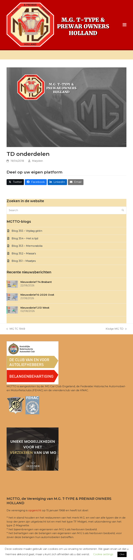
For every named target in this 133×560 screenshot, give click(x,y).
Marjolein (37, 160)
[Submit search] (123, 210)
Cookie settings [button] (103, 554)
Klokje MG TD (114, 329)
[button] (124, 24)
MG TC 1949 (16, 329)
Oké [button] (122, 554)
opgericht (34, 510)
